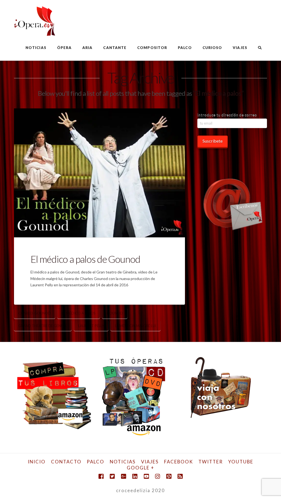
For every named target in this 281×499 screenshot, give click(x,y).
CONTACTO (66, 462)
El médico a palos (78, 313)
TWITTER (210, 462)
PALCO (95, 462)
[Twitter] (112, 476)
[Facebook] (101, 476)
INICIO (37, 462)
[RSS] (180, 476)
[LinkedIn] (134, 476)
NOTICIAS (123, 462)
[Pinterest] (168, 476)
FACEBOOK (178, 462)
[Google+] (123, 476)
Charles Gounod (34, 313)
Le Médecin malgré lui (135, 326)
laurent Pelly (91, 326)
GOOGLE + (140, 468)
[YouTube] (146, 476)
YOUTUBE (240, 462)
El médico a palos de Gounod (85, 259)
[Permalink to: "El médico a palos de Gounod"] (99, 172)
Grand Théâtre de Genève (42, 326)
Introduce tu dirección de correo (227, 114)
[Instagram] (157, 476)
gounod (114, 313)
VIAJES (150, 462)
